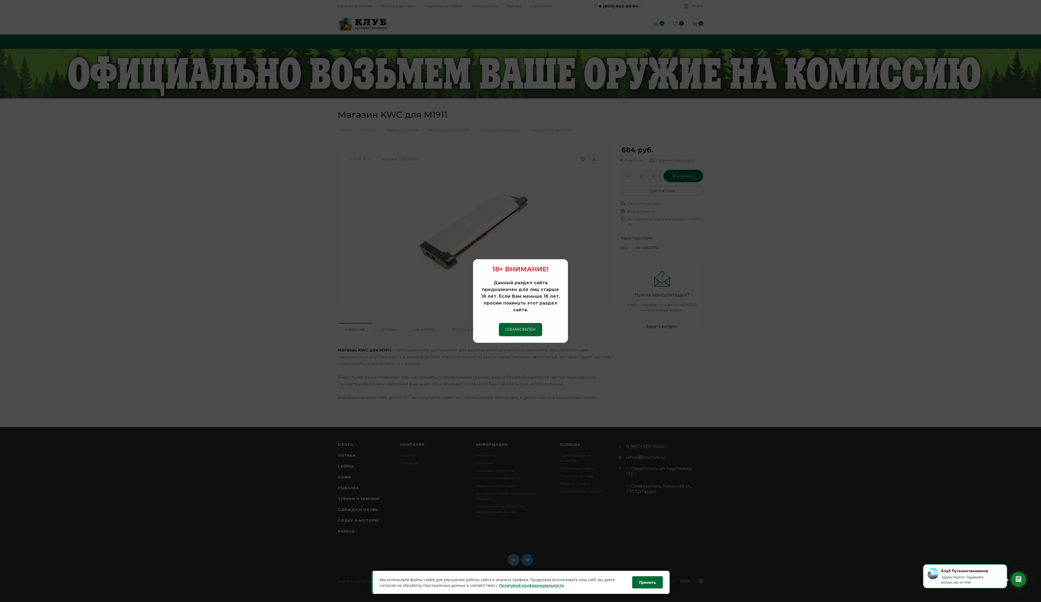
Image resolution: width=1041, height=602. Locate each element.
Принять (647, 582)
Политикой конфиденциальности (531, 585)
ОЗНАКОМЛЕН (520, 329)
